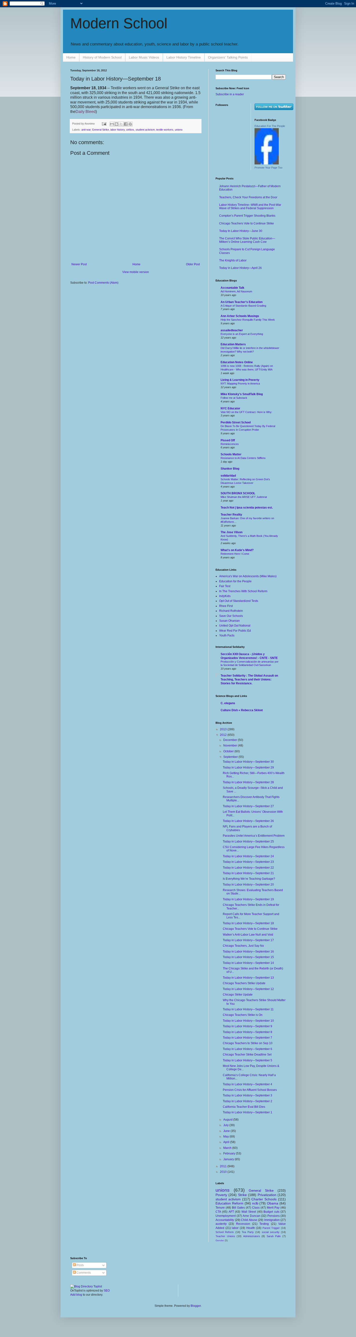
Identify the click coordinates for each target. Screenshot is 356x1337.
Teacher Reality (231, 514)
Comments (83, 1272)
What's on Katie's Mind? (237, 550)
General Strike (100, 129)
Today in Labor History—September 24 (248, 856)
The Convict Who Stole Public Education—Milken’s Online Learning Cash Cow (247, 240)
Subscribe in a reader (230, 94)
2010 (223, 1172)
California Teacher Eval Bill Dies (244, 1106)
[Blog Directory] (86, 1286)
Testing (264, 1224)
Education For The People (270, 126)
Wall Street (248, 1211)
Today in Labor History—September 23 (248, 862)
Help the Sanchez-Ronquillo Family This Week (248, 319)
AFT (231, 1211)
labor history (117, 129)
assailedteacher (232, 330)
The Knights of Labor (233, 260)
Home (71, 57)
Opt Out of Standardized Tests (238, 601)
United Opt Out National (234, 625)
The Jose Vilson (231, 532)
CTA (218, 1211)
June (227, 1131)
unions (179, 129)
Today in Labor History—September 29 (248, 767)
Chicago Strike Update (238, 994)
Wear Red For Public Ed (235, 630)
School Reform (225, 1232)
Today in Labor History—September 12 (248, 989)
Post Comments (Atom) (103, 282)
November (230, 745)
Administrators (251, 1236)
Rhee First (226, 606)
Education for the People (235, 581)
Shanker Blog (230, 468)
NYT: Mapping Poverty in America (240, 383)
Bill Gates (238, 1207)
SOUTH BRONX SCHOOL (238, 493)
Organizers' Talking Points (228, 57)
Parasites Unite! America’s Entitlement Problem (254, 835)
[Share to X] (121, 124)
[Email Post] (104, 123)
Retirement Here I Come (235, 553)
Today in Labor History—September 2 (247, 1101)
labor (235, 1228)
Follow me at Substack (234, 397)
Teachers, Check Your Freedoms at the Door (248, 197)
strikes (130, 129)
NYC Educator (230, 408)
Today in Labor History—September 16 (248, 951)
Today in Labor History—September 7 (247, 1037)
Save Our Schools (231, 616)
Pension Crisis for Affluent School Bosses (250, 1090)
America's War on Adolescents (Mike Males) (248, 576)
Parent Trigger (271, 1227)
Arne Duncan (251, 1216)
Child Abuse (249, 1220)
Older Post (193, 264)
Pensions (273, 1216)
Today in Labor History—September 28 (248, 782)
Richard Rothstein (231, 611)
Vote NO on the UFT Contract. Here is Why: (246, 412)
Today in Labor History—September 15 (248, 957)
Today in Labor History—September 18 (248, 923)
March (227, 1148)
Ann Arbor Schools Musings (240, 316)
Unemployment (226, 1216)
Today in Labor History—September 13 (248, 977)
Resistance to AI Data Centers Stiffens (243, 458)
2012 (223, 735)
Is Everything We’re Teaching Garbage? (249, 878)
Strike (242, 1195)
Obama (272, 1203)
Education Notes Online (237, 362)
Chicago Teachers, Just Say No (243, 945)
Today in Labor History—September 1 (247, 1112)
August (228, 1119)
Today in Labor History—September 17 (248, 940)
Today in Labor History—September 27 (248, 806)
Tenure (220, 1207)
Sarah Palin (274, 1236)
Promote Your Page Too (268, 167)
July (226, 1125)
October (228, 751)
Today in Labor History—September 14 (248, 963)
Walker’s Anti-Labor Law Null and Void (248, 934)
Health (250, 1228)
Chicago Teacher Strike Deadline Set (247, 1054)
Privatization (267, 1195)
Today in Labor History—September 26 (248, 821)
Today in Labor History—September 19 (248, 899)
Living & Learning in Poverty (240, 380)
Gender (220, 1240)
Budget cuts (271, 1211)
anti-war (86, 129)
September (231, 757)
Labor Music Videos (144, 57)
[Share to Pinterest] (130, 124)
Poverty (221, 1195)
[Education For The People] (267, 163)
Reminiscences (230, 444)
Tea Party (248, 1232)
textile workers (164, 129)
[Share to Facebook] (125, 124)
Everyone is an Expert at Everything (242, 333)
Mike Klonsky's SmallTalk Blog (242, 394)
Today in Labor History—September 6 (247, 1049)
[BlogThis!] (116, 124)
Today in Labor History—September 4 (247, 1084)
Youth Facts (226, 635)
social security (270, 1232)
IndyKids (225, 596)
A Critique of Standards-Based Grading (243, 305)
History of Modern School (102, 57)
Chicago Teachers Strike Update (244, 983)
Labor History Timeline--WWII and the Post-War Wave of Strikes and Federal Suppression (250, 206)
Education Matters (233, 344)
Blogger (196, 1305)
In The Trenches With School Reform (243, 591)
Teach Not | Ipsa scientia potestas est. (247, 507)
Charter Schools (264, 1199)
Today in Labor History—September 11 (248, 1009)
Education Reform (229, 1203)
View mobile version (135, 272)
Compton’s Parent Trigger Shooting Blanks (247, 215)
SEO (107, 1290)
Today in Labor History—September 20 (248, 884)
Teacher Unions (225, 1236)
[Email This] (111, 124)
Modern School (118, 23)
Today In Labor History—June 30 (240, 231)
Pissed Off (228, 440)
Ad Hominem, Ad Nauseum (236, 291)
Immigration (272, 1220)
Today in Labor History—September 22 (248, 867)
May (226, 1136)
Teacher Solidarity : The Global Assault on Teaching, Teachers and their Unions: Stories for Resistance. (249, 679)
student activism (145, 129)
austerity (221, 1224)
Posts (80, 1265)
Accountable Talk (232, 287)
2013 (223, 729)
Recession (243, 1224)
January (229, 1159)
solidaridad (228, 475)
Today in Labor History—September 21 (248, 873)
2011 (223, 1166)
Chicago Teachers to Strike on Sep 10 (247, 1043)
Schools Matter (231, 454)
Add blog (76, 1294)
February (229, 1153)
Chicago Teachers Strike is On (243, 1015)
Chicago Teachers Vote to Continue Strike (246, 223)
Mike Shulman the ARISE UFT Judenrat (244, 496)
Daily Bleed (86, 112)
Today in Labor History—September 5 (247, 1060)
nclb (255, 1203)
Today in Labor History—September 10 (248, 1020)
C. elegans (228, 703)
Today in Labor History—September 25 (248, 841)
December (230, 740)
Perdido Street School (236, 422)
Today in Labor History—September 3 (247, 1095)
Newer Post (79, 264)
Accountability (225, 1220)
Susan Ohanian (229, 620)
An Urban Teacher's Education (242, 302)
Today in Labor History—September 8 (247, 1032)
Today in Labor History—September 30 (248, 761)
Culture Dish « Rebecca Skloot (242, 710)
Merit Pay (273, 1207)
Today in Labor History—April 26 (240, 268)
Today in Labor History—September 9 (247, 1026)
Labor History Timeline (183, 57)
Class (256, 1207)
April (226, 1142)
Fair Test (224, 586)
